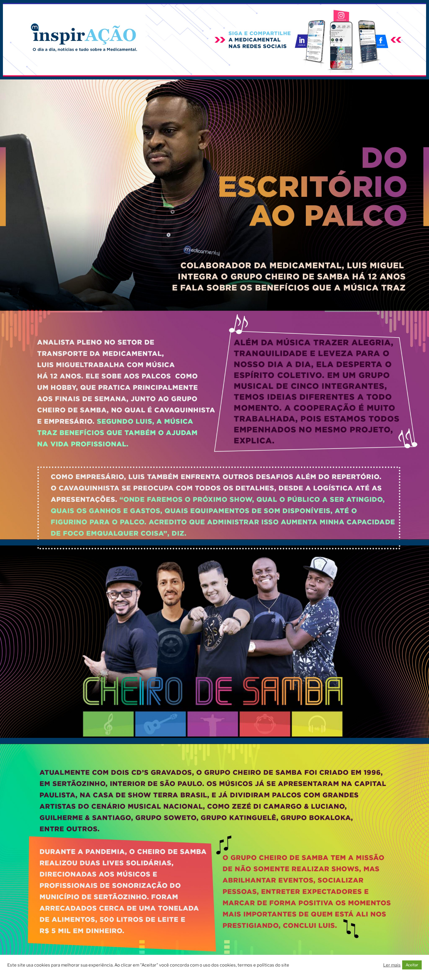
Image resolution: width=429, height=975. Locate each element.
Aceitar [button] (412, 964)
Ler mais (392, 965)
